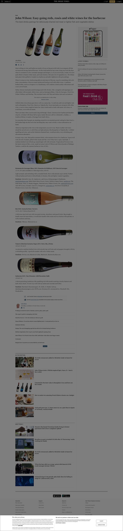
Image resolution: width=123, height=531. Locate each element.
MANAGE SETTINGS (101, 524)
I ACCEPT (101, 521)
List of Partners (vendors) (60, 522)
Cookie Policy (20, 525)
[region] (61, 523)
